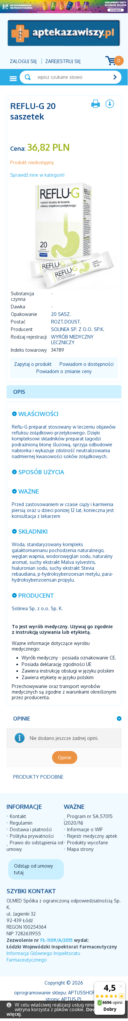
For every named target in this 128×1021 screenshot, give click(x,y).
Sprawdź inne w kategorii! (37, 175)
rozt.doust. (66, 321)
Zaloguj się (23, 61)
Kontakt (18, 816)
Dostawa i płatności (31, 829)
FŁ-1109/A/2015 (56, 940)
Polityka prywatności (32, 836)
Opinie (64, 757)
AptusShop (82, 992)
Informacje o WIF (85, 829)
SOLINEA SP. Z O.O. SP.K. (77, 329)
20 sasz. (61, 314)
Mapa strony (80, 849)
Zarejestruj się (63, 61)
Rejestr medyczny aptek (92, 836)
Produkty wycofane (87, 842)
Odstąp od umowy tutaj (33, 869)
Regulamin (21, 823)
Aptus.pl (71, 999)
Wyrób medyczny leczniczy (72, 339)
